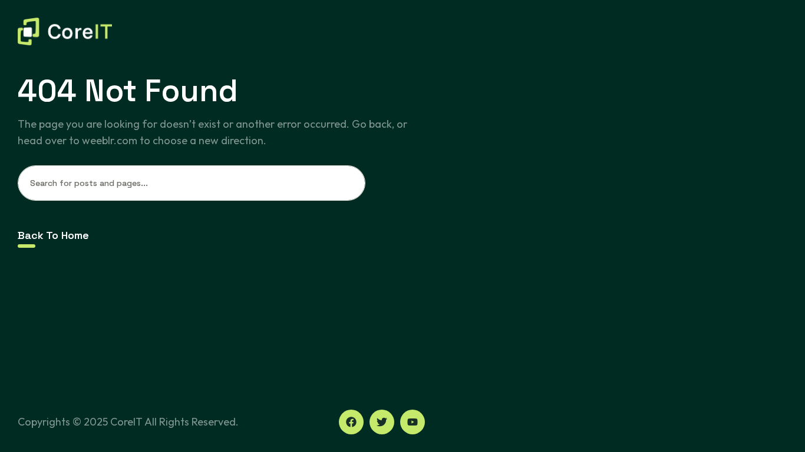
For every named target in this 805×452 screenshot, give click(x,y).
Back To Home (53, 235)
